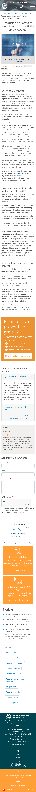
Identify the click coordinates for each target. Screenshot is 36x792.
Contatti (18, 761)
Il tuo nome (5, 462)
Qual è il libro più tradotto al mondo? (18, 537)
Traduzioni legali (12, 697)
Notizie (10, 14)
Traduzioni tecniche (22, 14)
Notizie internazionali (13, 674)
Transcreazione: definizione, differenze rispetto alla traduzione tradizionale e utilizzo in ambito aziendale (17, 636)
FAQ (18, 754)
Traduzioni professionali (14, 663)
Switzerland (9, 789)
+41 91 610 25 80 (22, 742)
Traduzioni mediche (13, 668)
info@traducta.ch (18, 745)
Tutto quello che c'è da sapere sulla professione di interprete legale (18, 529)
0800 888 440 (21, 739)
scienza (20, 176)
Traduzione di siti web (14, 658)
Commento (5, 479)
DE (28, 790)
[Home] (4, 6)
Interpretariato (11, 687)
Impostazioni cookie (18, 785)
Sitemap (18, 781)
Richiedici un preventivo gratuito (16, 326)
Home (3, 14)
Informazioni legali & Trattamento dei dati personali (18, 776)
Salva (4, 518)
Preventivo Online (18, 556)
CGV (18, 771)
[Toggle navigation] (32, 5)
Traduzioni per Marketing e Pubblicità (15, 680)
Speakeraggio (11, 652)
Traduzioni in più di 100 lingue (18, 588)
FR (33, 790)
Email (3, 470)
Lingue (18, 751)
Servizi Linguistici (12, 703)
